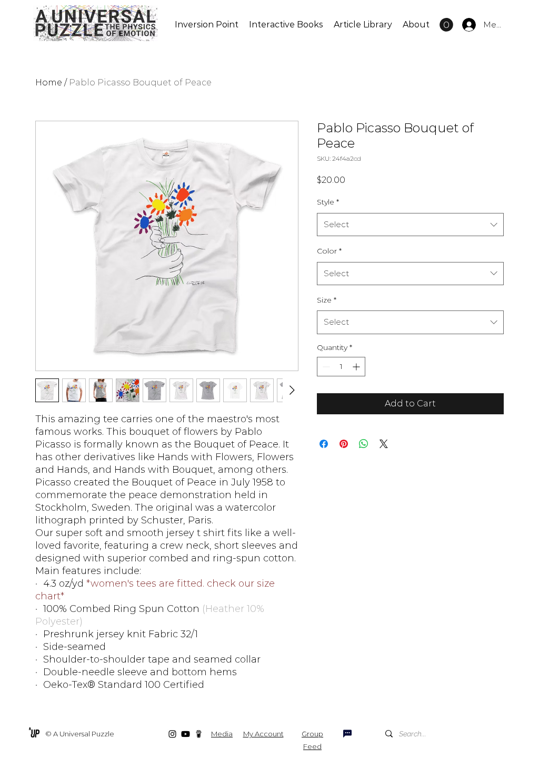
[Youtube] (186, 734)
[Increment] (357, 366)
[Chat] (347, 733)
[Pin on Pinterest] (343, 444)
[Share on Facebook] (323, 444)
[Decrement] (325, 366)
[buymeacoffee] (199, 734)
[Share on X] (383, 444)
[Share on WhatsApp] (363, 444)
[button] (446, 25)
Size (326, 300)
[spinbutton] (341, 366)
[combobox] (410, 224)
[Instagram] (172, 734)
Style (328, 202)
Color (329, 251)
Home (48, 82)
